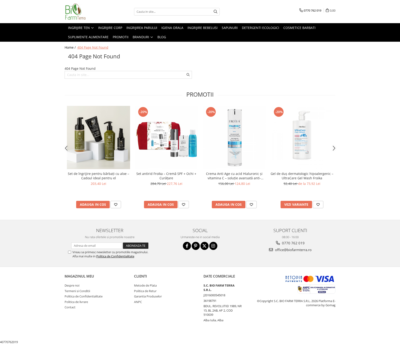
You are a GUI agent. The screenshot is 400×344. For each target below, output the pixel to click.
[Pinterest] (196, 246)
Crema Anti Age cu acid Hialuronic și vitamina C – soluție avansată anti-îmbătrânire (234, 175)
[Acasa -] (88, 11)
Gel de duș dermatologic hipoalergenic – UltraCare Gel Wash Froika (302, 175)
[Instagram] (213, 246)
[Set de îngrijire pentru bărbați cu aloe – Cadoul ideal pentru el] (98, 137)
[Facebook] (187, 246)
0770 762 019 (293, 243)
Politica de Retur (145, 291)
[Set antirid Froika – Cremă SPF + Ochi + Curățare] (166, 137)
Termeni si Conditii (77, 291)
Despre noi (72, 285)
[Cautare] (215, 12)
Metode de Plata (145, 285)
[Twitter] (204, 246)
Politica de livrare (76, 302)
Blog (161, 37)
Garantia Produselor (148, 296)
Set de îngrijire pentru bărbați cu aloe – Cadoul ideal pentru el (98, 175)
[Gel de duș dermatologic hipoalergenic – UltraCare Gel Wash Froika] (302, 137)
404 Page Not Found (92, 47)
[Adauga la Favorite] (115, 204)
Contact (70, 307)
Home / (71, 47)
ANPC (138, 302)
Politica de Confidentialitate (115, 256)
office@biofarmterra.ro (293, 249)
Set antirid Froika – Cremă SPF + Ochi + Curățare (166, 175)
